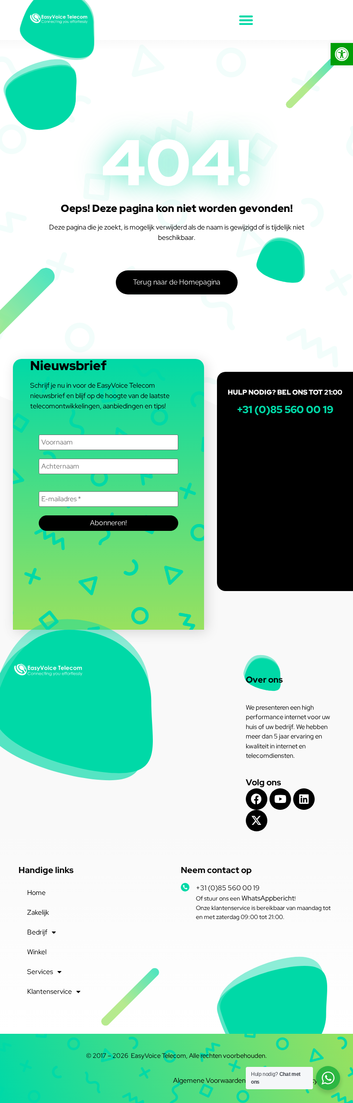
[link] (342, 54)
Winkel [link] (36, 951)
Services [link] (40, 971)
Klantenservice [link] (49, 991)
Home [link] (36, 892)
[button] (246, 20)
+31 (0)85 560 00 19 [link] (228, 887)
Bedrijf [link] (37, 932)
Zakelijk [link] (38, 912)
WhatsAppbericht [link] (268, 898)
